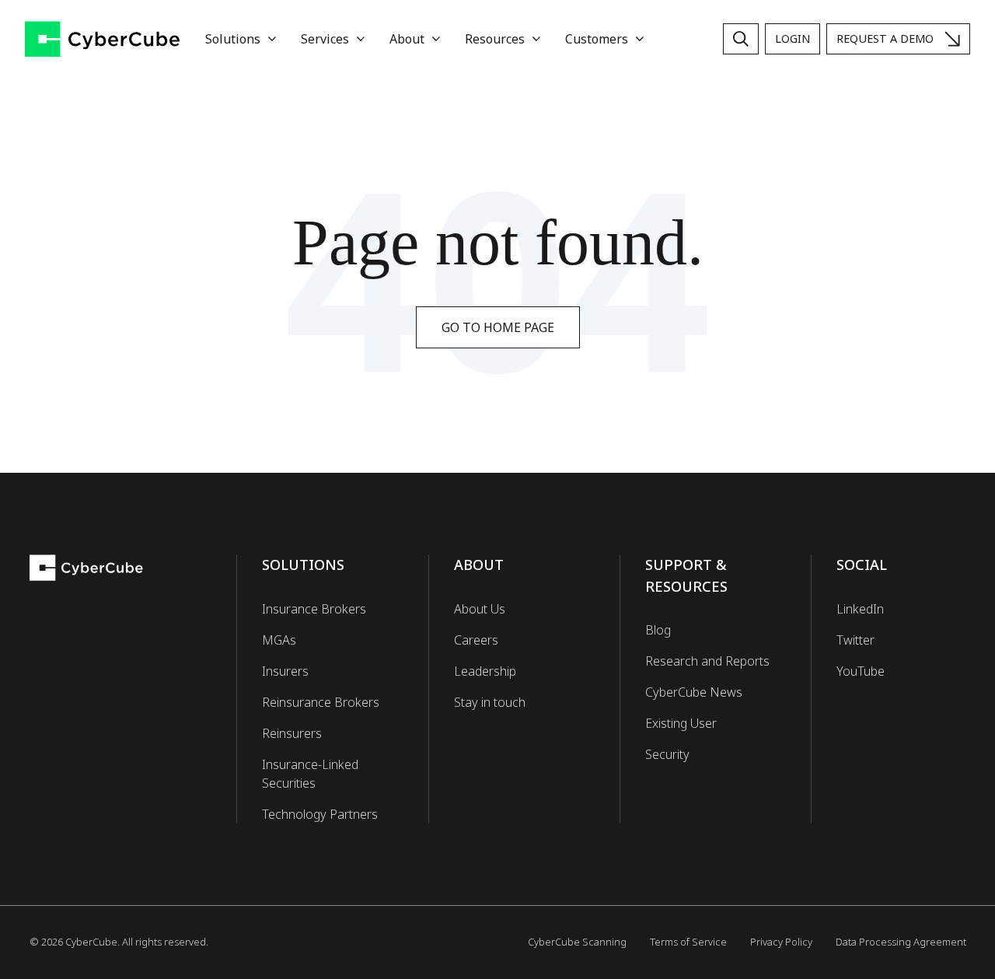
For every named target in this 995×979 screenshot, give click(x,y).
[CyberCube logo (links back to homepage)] (102, 39)
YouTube (860, 671)
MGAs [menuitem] (279, 640)
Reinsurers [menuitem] (292, 733)
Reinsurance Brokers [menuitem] (320, 702)
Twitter (855, 640)
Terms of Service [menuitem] (688, 942)
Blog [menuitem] (658, 629)
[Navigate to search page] (741, 38)
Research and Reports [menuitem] (707, 661)
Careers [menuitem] (476, 640)
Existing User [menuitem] (681, 723)
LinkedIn (860, 608)
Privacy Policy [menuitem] (781, 942)
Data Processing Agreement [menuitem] (901, 942)
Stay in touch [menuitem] (489, 702)
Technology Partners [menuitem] (320, 814)
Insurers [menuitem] (285, 671)
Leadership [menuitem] (485, 671)
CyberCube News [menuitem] (693, 692)
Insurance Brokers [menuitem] (314, 608)
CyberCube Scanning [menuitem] (577, 942)
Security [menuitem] (667, 754)
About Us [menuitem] (479, 608)
